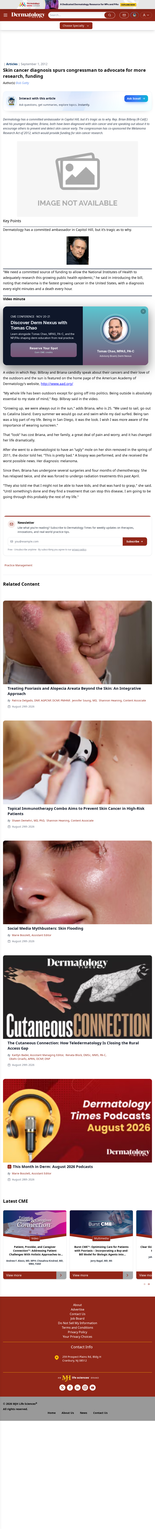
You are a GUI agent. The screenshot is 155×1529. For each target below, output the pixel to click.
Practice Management (18, 565)
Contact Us (77, 1314)
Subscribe (132, 541)
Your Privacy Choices (77, 1337)
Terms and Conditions (77, 1327)
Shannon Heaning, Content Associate (122, 700)
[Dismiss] (143, 311)
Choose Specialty (73, 25)
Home (52, 1413)
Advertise (77, 1309)
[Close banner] (150, 5)
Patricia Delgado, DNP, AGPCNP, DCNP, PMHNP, (41, 700)
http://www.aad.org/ (57, 383)
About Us (68, 1413)
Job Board (77, 1318)
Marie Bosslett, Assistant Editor (31, 935)
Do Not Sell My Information (77, 1323)
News (83, 1413)
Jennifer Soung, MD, (84, 700)
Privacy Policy (77, 1332)
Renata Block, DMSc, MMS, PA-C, (86, 1055)
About (77, 1305)
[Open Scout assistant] (134, 15)
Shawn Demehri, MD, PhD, (28, 820)
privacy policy (79, 549)
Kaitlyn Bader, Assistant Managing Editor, (38, 1055)
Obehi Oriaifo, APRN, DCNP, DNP (29, 1059)
